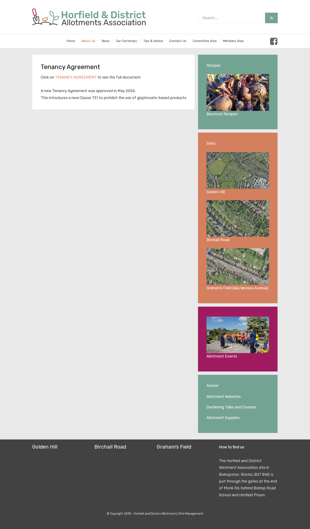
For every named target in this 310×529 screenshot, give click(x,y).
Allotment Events (221, 356)
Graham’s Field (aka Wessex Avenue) (237, 288)
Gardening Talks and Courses (231, 407)
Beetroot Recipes (221, 114)
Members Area (233, 41)
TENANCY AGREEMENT (76, 77)
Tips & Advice (153, 41)
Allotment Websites (223, 396)
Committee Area (205, 41)
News (106, 41)
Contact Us (177, 41)
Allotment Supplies (223, 417)
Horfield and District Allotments (155, 513)
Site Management (191, 513)
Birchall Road (217, 240)
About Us (88, 41)
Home (70, 41)
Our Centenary (126, 41)
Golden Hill (215, 192)
